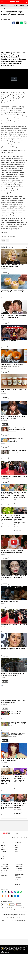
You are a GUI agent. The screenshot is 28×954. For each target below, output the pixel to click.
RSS (16, 882)
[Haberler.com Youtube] (8, 896)
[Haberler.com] (6, 833)
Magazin (3, 849)
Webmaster (18, 877)
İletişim (13, 837)
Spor (2, 847)
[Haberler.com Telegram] (15, 896)
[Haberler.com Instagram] (12, 892)
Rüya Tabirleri (4, 873)
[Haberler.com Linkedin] (15, 892)
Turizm (16, 851)
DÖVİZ (10, 5)
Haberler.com (4, 861)
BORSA (22, 5)
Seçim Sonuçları (5, 868)
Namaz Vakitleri (4, 866)
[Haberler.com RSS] (2, 896)
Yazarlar (17, 853)
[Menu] (2, 2)
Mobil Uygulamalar (19, 879)
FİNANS (3, 5)
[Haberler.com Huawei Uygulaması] (18, 904)
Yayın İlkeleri (24, 837)
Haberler (3, 842)
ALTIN (16, 5)
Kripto (2, 853)
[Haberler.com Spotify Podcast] (21, 892)
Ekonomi (10, 8)
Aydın (8, 240)
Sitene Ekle (17, 884)
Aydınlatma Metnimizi (13, 951)
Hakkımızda (3, 837)
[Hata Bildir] (14, 920)
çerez (2, 948)
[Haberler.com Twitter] (8, 892)
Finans (16, 849)
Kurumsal (17, 861)
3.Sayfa (3, 856)
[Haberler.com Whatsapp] (18, 892)
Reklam (9, 837)
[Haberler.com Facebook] (5, 892)
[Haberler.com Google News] (2, 892)
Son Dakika (3, 851)
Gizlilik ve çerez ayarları (7, 920)
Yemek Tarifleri (4, 875)
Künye (18, 837)
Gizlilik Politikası (18, 866)
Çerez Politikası (18, 868)
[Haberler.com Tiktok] (12, 896)
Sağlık (16, 845)
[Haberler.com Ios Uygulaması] (4, 904)
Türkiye (3, 240)
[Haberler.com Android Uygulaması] (11, 904)
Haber (8, 917)
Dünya (2, 858)
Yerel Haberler (18, 856)
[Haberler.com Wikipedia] (5, 896)
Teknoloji (17, 847)
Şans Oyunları (4, 870)
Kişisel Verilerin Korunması (18, 871)
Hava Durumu (4, 864)
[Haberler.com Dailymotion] (18, 896)
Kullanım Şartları (19, 864)
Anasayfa (3, 8)
